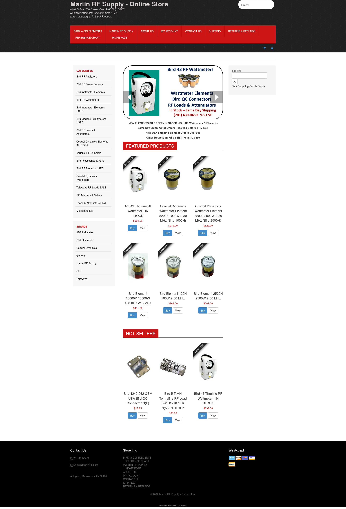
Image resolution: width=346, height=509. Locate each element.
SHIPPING (215, 31)
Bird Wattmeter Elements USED (90, 109)
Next (216, 97)
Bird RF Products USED (89, 168)
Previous (129, 97)
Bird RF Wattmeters (87, 99)
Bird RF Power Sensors (89, 84)
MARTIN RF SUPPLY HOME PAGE (121, 34)
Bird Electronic (84, 240)
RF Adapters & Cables (89, 195)
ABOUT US (147, 31)
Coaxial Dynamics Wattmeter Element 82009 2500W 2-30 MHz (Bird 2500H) (208, 213)
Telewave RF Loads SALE (91, 187)
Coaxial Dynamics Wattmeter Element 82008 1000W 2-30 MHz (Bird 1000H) (173, 213)
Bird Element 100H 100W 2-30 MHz (173, 296)
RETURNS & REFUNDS (241, 31)
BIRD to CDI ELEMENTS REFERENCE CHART (88, 34)
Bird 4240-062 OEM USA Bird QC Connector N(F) (138, 398)
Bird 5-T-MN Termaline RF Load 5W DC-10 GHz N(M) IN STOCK (173, 400)
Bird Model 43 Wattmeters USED (91, 120)
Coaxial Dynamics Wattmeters (86, 177)
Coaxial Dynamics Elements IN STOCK (92, 143)
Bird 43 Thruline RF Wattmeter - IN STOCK (138, 211)
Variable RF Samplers (88, 153)
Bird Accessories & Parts (90, 160)
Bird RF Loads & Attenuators (85, 131)
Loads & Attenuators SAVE (91, 203)
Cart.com (183, 505)
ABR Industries (84, 232)
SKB (78, 271)
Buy (132, 228)
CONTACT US (193, 31)
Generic (80, 255)
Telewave (81, 279)
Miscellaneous (84, 210)
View (142, 228)
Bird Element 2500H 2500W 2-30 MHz (208, 296)
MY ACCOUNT (169, 31)
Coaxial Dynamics (86, 248)
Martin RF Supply (86, 263)
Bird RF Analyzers (86, 76)
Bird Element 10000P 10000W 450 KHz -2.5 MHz (138, 298)
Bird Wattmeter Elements (90, 92)
